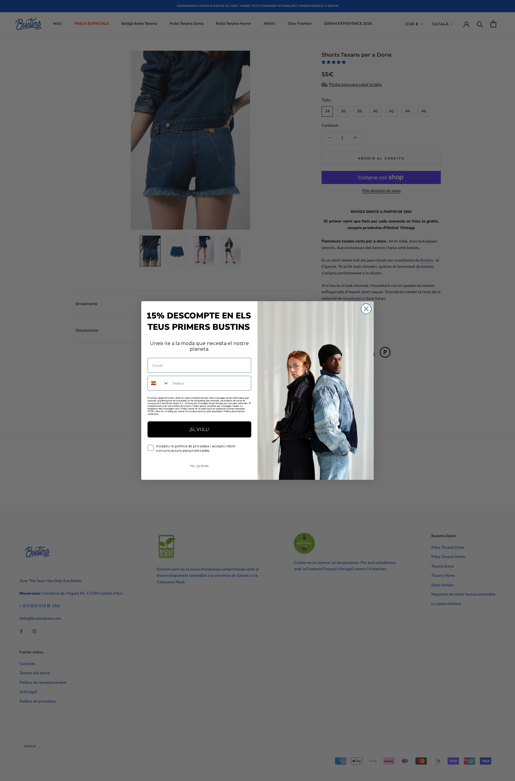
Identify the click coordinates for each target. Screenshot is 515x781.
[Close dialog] (366, 309)
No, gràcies (199, 465)
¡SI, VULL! (199, 429)
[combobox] (158, 383)
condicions (153, 414)
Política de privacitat (234, 411)
